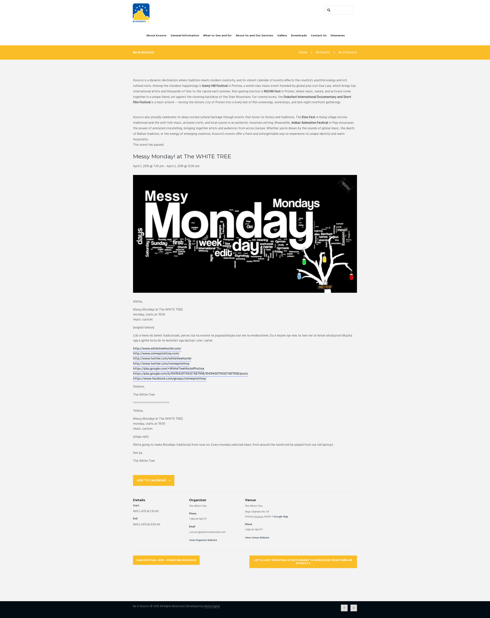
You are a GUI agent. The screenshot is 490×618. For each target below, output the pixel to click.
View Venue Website (257, 538)
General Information (185, 35)
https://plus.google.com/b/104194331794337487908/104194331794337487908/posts (190, 373)
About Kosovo (156, 35)
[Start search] (328, 10)
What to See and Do (217, 35)
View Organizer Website (203, 540)
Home (303, 52)
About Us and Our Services (254, 35)
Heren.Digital (212, 606)
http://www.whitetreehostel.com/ (157, 348)
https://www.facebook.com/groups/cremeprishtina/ (169, 378)
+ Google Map (280, 517)
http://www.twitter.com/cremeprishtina (161, 363)
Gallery (282, 35)
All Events (323, 52)
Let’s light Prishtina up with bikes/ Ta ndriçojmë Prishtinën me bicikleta (303, 562)
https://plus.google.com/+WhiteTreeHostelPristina (168, 368)
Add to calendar (151, 480)
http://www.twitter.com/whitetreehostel (162, 358)
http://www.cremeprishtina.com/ (156, 353)
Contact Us (319, 35)
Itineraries (338, 35)
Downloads (299, 35)
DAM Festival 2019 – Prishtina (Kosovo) (166, 560)
